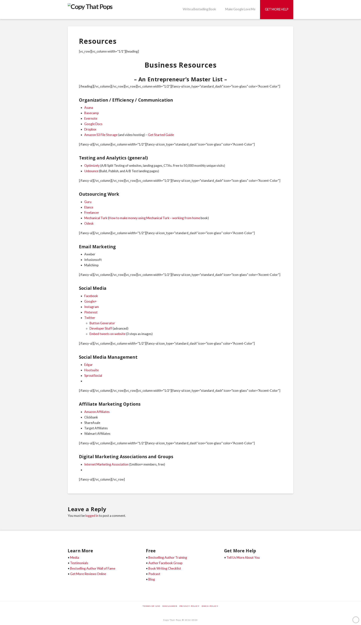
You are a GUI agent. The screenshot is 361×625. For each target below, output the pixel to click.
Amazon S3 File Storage (101, 135)
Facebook (91, 296)
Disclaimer (169, 606)
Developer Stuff (100, 328)
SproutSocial (93, 375)
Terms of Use (151, 606)
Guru (87, 202)
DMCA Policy (210, 606)
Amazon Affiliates (97, 412)
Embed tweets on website (107, 334)
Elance (88, 207)
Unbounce (91, 171)
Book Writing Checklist (164, 568)
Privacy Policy (189, 606)
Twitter (89, 318)
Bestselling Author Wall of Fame (92, 568)
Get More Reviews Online (88, 574)
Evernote (90, 118)
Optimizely (92, 166)
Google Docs (93, 124)
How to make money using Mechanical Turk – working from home (154, 218)
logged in (91, 516)
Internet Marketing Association (106, 464)
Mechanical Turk (95, 218)
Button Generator (102, 323)
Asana (88, 107)
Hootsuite (91, 370)
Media (74, 557)
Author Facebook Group (165, 563)
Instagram (91, 307)
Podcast (154, 574)
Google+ (90, 301)
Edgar (88, 365)
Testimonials (79, 563)
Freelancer (91, 212)
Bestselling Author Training (167, 557)
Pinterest (91, 312)
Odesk (89, 223)
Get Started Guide (161, 135)
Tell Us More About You (243, 557)
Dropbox (90, 129)
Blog (151, 579)
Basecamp (91, 113)
